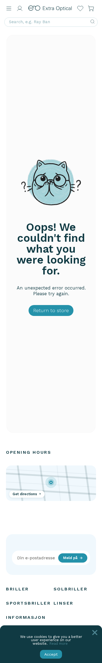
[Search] (92, 22)
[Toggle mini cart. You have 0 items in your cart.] (91, 8)
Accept (51, 654)
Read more (59, 643)
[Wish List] (80, 8)
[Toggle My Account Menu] (19, 8)
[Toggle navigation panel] (8, 8)
